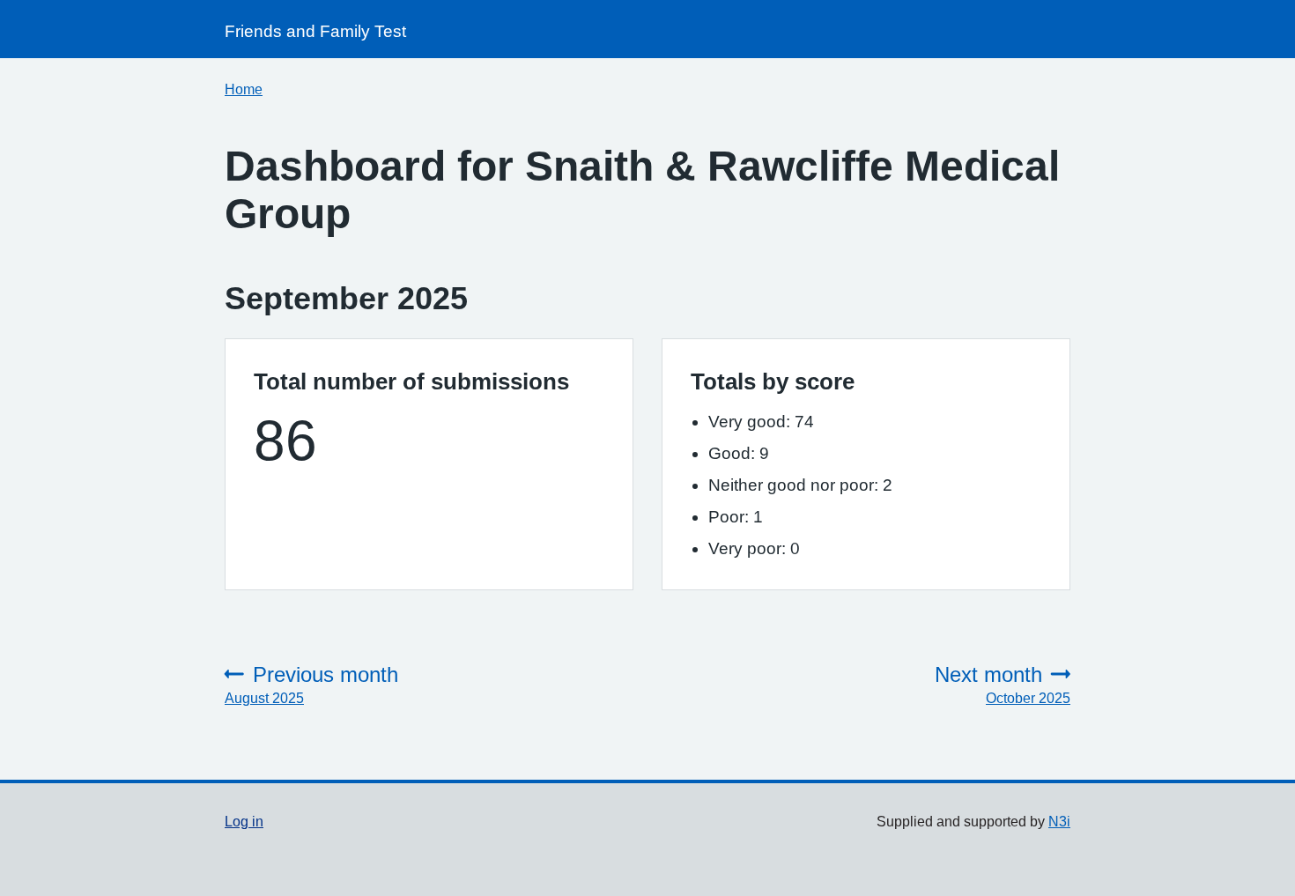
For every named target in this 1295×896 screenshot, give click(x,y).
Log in (244, 821)
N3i (1059, 821)
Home (244, 89)
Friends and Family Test (315, 31)
